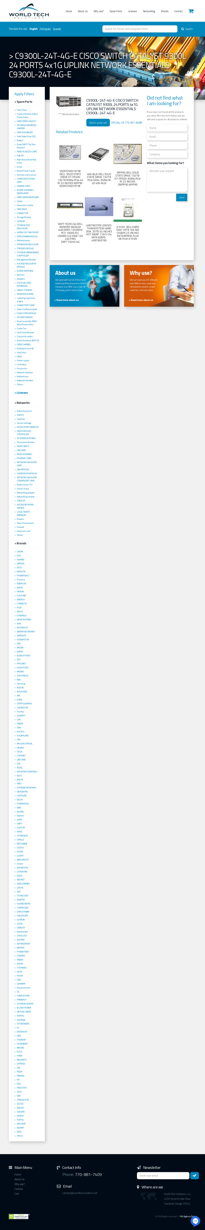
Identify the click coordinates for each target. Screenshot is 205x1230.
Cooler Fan (21, 328)
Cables (20, 201)
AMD (19, 807)
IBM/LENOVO (23, 859)
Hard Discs (21, 352)
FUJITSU (20, 1119)
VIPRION (20, 563)
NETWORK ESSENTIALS (27, 771)
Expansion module (25, 205)
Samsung (21, 683)
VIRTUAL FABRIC (24, 1011)
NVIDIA (20, 651)
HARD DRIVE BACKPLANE (28, 197)
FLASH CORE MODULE (26, 313)
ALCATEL (20, 811)
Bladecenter (22, 931)
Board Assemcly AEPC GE (28, 340)
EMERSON (21, 583)
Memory (20, 274)
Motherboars (23, 376)
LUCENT (20, 855)
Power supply (23, 360)
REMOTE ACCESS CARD (27, 151)
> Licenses (21, 392)
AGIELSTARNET (23, 883)
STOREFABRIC (23, 1023)
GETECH (20, 847)
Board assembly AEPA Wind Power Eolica (27, 323)
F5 (18, 1027)
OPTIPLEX (21, 1063)
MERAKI (20, 671)
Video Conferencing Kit (27, 309)
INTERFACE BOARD (25, 294)
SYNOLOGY (22, 935)
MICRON (20, 947)
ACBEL (19, 699)
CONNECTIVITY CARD (26, 305)
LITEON (20, 887)
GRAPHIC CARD (23, 186)
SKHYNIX (21, 939)
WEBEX (20, 959)
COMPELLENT (23, 907)
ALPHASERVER (23, 943)
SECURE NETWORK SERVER (25, 506)
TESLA (19, 751)
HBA (19, 1035)
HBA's (19, 356)
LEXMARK (21, 983)
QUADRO (21, 715)
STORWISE (21, 967)
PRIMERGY (21, 999)
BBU (19, 679)
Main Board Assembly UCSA (26, 161)
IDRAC (19, 831)
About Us (83, 11)
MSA (19, 623)
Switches (21, 419)
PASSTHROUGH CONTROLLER (24, 432)
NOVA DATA (22, 691)
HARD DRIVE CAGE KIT (26, 121)
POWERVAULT (23, 575)
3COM (19, 923)
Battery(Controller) (25, 380)
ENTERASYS (22, 1031)
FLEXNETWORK (23, 903)
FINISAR (20, 591)
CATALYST (21, 927)
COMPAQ (21, 955)
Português (45, 29)
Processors (22, 368)
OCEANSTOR (22, 707)
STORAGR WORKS (25, 1003)
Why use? (99, 11)
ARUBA (20, 647)
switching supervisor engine (26, 299)
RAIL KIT (20, 155)
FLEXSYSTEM (22, 667)
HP (18, 1079)
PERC (19, 783)
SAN (19, 727)
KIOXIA (20, 975)
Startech (20, 815)
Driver (19, 166)
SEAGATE (21, 1111)
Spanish (57, 29)
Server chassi (23, 488)
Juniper (20, 863)
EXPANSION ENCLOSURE (28, 244)
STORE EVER (22, 895)
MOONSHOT (22, 627)
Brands (164, 11)
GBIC (19, 979)
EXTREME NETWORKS (26, 787)
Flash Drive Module (25, 332)
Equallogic (21, 1019)
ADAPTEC (21, 899)
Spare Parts (116, 11)
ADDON (20, 687)
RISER (19, 1071)
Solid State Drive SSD (26, 136)
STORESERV (22, 835)
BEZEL (19, 767)
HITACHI (20, 1115)
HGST (19, 607)
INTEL (19, 1131)
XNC (18, 1067)
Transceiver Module (25, 442)
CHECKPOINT (22, 915)
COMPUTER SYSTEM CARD (26, 180)
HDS (19, 555)
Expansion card (23, 531)
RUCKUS (20, 731)
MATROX (21, 599)
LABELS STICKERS (24, 290)
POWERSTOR (23, 639)
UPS (19, 719)
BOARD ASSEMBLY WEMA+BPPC (25, 191)
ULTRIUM (21, 221)
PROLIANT (21, 663)
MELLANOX (22, 1059)
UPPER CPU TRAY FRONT (28, 232)
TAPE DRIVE (22, 209)
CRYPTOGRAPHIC (24, 703)
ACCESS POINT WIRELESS (28, 427)
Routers (20, 519)
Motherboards (23, 240)
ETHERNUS (22, 615)
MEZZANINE (22, 843)
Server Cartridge (24, 423)
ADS (19, 891)
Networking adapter (26, 492)
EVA (18, 763)
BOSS (19, 1051)
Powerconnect (23, 987)
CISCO (19, 1091)
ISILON (20, 799)
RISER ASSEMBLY (24, 454)
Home (69, 11)
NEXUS (20, 611)
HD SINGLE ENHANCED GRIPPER (26, 127)
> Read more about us (66, 300)
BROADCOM (22, 867)
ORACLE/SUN (23, 1099)
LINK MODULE (23, 469)
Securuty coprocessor (26, 174)
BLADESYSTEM (23, 655)
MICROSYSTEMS (24, 619)
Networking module (25, 496)
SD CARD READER (25, 317)
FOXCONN (21, 595)
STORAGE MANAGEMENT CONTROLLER (28, 254)
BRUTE (20, 779)
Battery (20, 140)
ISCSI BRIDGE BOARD (26, 438)
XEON (19, 971)
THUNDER (21, 1039)
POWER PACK (23, 951)
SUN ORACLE (22, 675)
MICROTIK (21, 571)
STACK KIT (21, 500)
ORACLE (20, 839)
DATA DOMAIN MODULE (27, 236)
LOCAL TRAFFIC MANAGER (23, 513)
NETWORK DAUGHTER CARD (27, 464)
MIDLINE (20, 1047)
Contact (178, 11)
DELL (19, 1083)
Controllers (22, 364)
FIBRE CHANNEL (24, 344)
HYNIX (19, 1055)
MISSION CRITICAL (24, 743)
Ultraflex (20, 747)
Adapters (21, 278)
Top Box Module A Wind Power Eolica (27, 115)
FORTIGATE (22, 795)
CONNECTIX (22, 603)
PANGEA (20, 1075)
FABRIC (20, 723)
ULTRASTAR (22, 871)
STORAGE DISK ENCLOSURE (23, 227)
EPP (18, 659)
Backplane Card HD (25, 348)
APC (18, 695)
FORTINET (21, 755)
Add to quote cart (98, 123)
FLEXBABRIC (22, 1043)
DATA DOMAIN (23, 911)
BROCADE (21, 1123)
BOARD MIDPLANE (25, 270)
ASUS (19, 775)
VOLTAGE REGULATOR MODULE (26, 265)
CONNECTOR (22, 213)
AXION (20, 587)
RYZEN (20, 851)
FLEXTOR (21, 827)
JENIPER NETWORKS (26, 631)
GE (18, 991)
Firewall (20, 527)
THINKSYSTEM (23, 995)
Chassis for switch (25, 336)
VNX (19, 643)
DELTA (19, 875)
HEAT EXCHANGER (25, 132)
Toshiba (20, 711)
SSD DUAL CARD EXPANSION (24, 284)
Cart (16, 1194)
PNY (18, 739)
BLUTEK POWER (24, 1007)
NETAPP (20, 1127)
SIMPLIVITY (21, 635)
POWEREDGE (23, 803)
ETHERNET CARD (24, 458)
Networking (149, 11)
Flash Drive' (22, 110)
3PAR (19, 819)
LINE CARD (21, 450)
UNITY (19, 823)
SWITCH (20, 415)
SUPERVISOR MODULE (27, 473)
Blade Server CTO (25, 484)
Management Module (26, 259)
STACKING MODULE (25, 248)
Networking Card (24, 411)
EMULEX (20, 1107)
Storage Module (24, 217)
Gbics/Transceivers (25, 523)
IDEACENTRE (22, 791)
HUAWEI (20, 559)
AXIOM (20, 963)
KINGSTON (21, 1087)
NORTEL (20, 1015)
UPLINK (20, 551)
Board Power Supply (26, 170)
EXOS (19, 567)
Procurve (21, 579)
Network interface (25, 372)
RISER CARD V (23, 446)
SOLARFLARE (23, 735)
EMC (19, 1095)
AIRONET (21, 879)
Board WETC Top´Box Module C (26, 146)
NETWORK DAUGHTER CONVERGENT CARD (27, 479)
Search (189, 29)
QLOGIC (20, 1103)
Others (20, 384)
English (34, 29)
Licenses (132, 11)
